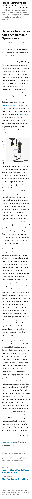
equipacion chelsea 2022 (10, 105)
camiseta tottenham (8, 442)
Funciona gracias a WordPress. (10, 494)
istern (5, 43)
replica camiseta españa (16, 460)
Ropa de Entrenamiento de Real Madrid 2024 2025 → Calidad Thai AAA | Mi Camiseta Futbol (15, 5)
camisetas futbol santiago (11, 458)
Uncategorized (8, 456)
